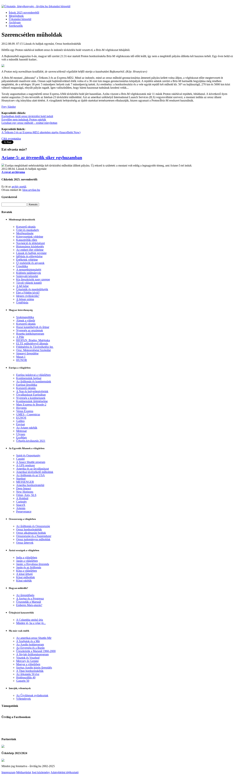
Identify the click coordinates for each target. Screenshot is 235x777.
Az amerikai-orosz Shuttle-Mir (33, 637)
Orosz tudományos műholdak (33, 539)
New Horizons (24, 491)
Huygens (21, 407)
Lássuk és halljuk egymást (31, 253)
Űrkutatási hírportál (20, 19)
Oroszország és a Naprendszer (33, 536)
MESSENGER (25, 481)
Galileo (20, 421)
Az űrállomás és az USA (30, 475)
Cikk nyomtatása (11, 138)
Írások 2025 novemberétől (24, 12)
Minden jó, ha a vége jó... (31, 623)
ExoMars (21, 437)
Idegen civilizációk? (27, 295)
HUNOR (21, 360)
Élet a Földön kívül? (28, 292)
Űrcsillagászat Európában (31, 394)
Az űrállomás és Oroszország (33, 526)
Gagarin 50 (22, 680)
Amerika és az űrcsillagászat (32, 468)
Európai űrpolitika (26, 384)
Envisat (20, 424)
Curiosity (21, 501)
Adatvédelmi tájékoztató (64, 772)
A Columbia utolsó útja (29, 619)
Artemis (20, 508)
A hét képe (22, 286)
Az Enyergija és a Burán (30, 647)
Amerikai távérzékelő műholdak (34, 471)
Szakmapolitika (25, 317)
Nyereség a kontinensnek (30, 397)
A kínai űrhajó (24, 574)
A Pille (20, 336)
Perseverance (23, 511)
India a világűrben (26, 557)
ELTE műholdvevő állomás (32, 343)
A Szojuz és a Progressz (30, 598)
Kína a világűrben (26, 570)
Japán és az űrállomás (28, 567)
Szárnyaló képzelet (27, 276)
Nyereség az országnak (29, 330)
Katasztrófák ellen (26, 239)
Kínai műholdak (25, 577)
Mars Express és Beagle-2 (31, 404)
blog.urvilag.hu (31, 189)
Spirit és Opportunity (28, 455)
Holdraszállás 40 (25, 677)
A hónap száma (25, 299)
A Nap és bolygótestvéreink (32, 391)
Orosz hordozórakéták (29, 529)
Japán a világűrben (27, 560)
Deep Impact (23, 488)
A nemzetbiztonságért (28, 269)
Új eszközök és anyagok (30, 262)
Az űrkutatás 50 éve (27, 674)
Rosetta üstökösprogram (30, 333)
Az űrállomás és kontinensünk (33, 381)
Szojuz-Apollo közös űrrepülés (34, 667)
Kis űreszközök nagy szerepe (33, 279)
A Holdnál (22, 498)
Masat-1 (21, 356)
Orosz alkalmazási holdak (31, 532)
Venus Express (24, 411)
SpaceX (20, 504)
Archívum (15, 22)
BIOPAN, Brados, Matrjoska (33, 340)
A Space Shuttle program (30, 462)
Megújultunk (16, 15)
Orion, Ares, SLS (26, 495)
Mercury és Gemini (27, 661)
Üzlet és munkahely (27, 230)
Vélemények (23, 698)
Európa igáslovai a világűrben (33, 374)
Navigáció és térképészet (30, 243)
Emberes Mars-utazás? (29, 605)
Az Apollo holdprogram (30, 644)
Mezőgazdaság (24, 233)
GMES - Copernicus (28, 414)
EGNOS (21, 417)
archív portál (19, 186)
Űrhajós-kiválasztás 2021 (30, 440)
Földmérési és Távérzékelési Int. (34, 346)
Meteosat (21, 430)
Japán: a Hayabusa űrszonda (32, 564)
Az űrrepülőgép (25, 595)
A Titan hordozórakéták (30, 670)
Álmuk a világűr (25, 320)
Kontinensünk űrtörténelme (32, 401)
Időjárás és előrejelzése (29, 256)
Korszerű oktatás (26, 226)
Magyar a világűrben (28, 664)
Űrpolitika (22, 266)
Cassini (20, 458)
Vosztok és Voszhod (27, 657)
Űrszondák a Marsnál (28, 601)
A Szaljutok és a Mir (28, 641)
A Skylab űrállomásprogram (32, 654)
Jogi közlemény (41, 772)
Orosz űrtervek (24, 542)
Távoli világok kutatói (29, 282)
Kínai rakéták (24, 580)
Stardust (21, 478)
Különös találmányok (28, 272)
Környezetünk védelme (29, 236)
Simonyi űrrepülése (27, 353)
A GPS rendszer (25, 465)
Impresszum (8, 772)
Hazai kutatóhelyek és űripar (32, 327)
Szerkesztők (16, 25)
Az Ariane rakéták (26, 427)
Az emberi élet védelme (30, 249)
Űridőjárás (22, 302)
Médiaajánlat (23, 772)
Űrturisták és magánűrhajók (32, 289)
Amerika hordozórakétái (30, 485)
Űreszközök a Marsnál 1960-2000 (36, 651)
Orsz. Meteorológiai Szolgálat (33, 350)
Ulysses (20, 434)
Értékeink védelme (27, 259)
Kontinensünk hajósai (28, 378)
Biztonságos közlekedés (30, 246)
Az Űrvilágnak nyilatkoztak (32, 695)
